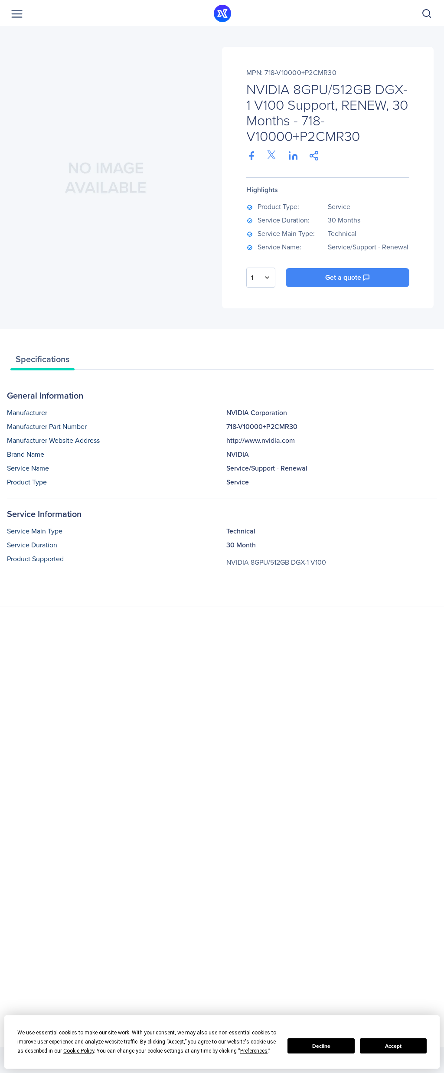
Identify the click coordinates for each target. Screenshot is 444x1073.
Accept (393, 1046)
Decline (321, 1046)
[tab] (42, 361)
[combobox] (260, 278)
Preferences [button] (254, 1051)
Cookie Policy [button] (78, 1051)
